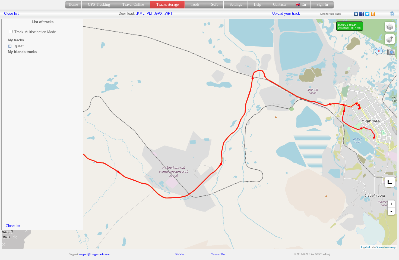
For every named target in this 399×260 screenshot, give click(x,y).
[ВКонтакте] (356, 13)
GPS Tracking (99, 4)
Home (73, 4)
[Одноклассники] (373, 13)
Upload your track (286, 13)
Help (257, 4)
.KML (140, 13)
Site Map (179, 254)
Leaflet (365, 247)
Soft (214, 4)
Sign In (322, 4)
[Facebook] (362, 13)
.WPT (168, 13)
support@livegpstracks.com (94, 254)
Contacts (279, 4)
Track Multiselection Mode (35, 32)
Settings (235, 4)
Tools (195, 4)
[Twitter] (367, 13)
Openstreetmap (385, 247)
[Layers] (390, 27)
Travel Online (133, 4)
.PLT (149, 13)
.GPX (158, 13)
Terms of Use (218, 254)
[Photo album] (391, 52)
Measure (390, 182)
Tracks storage (167, 4)
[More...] (392, 13)
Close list (13, 226)
